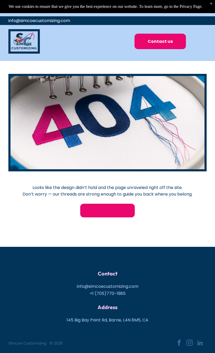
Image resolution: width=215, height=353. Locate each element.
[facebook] (179, 343)
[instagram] (189, 343)
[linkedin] (200, 343)
